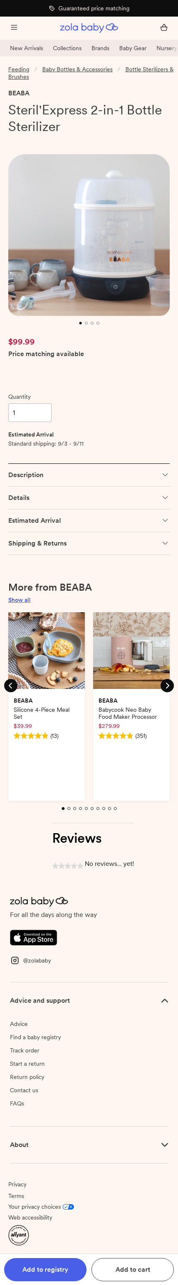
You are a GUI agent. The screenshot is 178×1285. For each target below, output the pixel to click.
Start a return (27, 1063)
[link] (25, 141)
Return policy (27, 1077)
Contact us (24, 1090)
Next (167, 685)
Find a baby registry (35, 1037)
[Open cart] (164, 28)
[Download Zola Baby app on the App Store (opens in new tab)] (33, 937)
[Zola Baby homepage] (89, 28)
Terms (16, 1196)
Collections (67, 48)
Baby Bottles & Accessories (77, 69)
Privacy (17, 1184)
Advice (19, 1024)
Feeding (18, 69)
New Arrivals (26, 48)
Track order (24, 1050)
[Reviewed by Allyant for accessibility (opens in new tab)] (18, 1235)
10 (116, 813)
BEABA (18, 93)
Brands (100, 48)
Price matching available (46, 354)
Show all (19, 599)
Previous (10, 685)
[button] (45, 1269)
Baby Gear (133, 48)
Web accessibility (30, 1217)
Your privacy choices (34, 1206)
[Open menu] (14, 28)
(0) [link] (55, 141)
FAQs (17, 1103)
